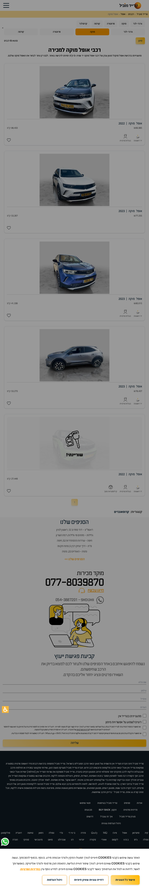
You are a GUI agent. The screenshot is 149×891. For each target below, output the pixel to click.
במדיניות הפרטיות (30, 869)
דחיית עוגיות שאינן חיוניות (89, 880)
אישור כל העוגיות (125, 880)
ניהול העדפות (54, 880)
